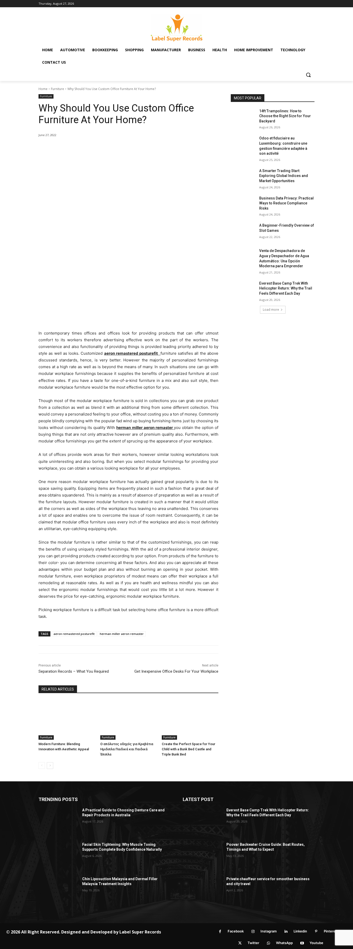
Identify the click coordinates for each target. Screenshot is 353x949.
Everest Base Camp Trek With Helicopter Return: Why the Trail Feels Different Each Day (285, 288)
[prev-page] (42, 765)
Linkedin (300, 931)
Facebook (236, 931)
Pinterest (331, 931)
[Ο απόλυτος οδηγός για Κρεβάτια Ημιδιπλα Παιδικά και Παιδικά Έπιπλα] (128, 719)
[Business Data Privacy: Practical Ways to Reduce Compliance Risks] (243, 204)
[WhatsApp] (268, 943)
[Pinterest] (316, 931)
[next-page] (50, 765)
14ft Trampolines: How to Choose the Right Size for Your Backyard (285, 116)
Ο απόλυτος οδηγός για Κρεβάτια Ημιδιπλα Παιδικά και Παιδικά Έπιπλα (126, 749)
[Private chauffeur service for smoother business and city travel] (202, 890)
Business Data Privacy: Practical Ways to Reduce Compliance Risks (286, 203)
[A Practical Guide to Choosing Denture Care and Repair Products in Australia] (58, 821)
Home (43, 89)
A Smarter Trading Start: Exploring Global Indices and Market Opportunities (283, 176)
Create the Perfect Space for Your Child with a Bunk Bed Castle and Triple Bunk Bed (188, 749)
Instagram (268, 931)
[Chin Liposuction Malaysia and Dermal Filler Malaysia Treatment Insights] (58, 890)
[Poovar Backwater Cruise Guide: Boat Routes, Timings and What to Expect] (202, 856)
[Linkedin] (285, 931)
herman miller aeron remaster (122, 634)
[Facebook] (220, 931)
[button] (308, 75)
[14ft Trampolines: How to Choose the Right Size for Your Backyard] (243, 117)
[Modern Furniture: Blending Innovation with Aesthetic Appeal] (67, 719)
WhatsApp (284, 943)
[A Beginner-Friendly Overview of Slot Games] (243, 232)
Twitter (253, 943)
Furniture (57, 89)
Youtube (316, 943)
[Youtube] (301, 943)
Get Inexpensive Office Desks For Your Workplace (176, 671)
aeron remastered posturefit (74, 634)
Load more (271, 309)
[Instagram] (252, 931)
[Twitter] (239, 943)
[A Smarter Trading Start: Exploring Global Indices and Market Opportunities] (243, 177)
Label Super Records (140, 932)
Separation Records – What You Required (74, 671)
